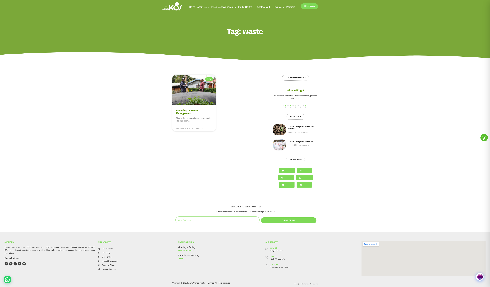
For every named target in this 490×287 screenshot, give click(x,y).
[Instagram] (300, 106)
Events (277, 7)
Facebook (288, 170)
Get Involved (263, 7)
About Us (202, 7)
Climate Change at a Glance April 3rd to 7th (301, 128)
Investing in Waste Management (187, 112)
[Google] (295, 106)
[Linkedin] (19, 264)
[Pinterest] (305, 106)
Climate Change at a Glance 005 (301, 142)
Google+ (305, 170)
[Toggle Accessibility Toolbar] (484, 138)
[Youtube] (24, 264)
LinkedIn (305, 185)
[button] (7, 279)
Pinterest (287, 177)
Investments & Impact (222, 7)
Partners (290, 7)
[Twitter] (290, 106)
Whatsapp (305, 177)
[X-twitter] (15, 264)
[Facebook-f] (285, 106)
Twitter (288, 185)
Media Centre (245, 7)
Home (192, 7)
